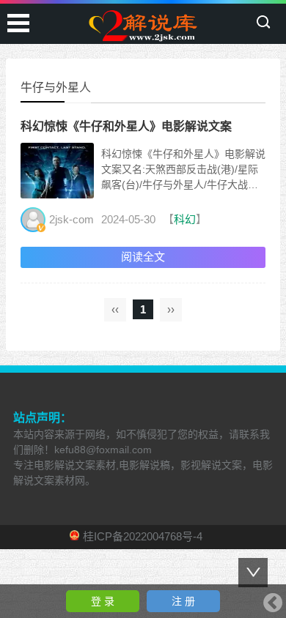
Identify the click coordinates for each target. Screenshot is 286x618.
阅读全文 (143, 256)
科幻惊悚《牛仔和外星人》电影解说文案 (126, 126)
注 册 (183, 601)
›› (171, 309)
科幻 (185, 219)
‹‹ (115, 309)
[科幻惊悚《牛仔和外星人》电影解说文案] (57, 190)
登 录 (102, 601)
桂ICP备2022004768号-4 (142, 536)
